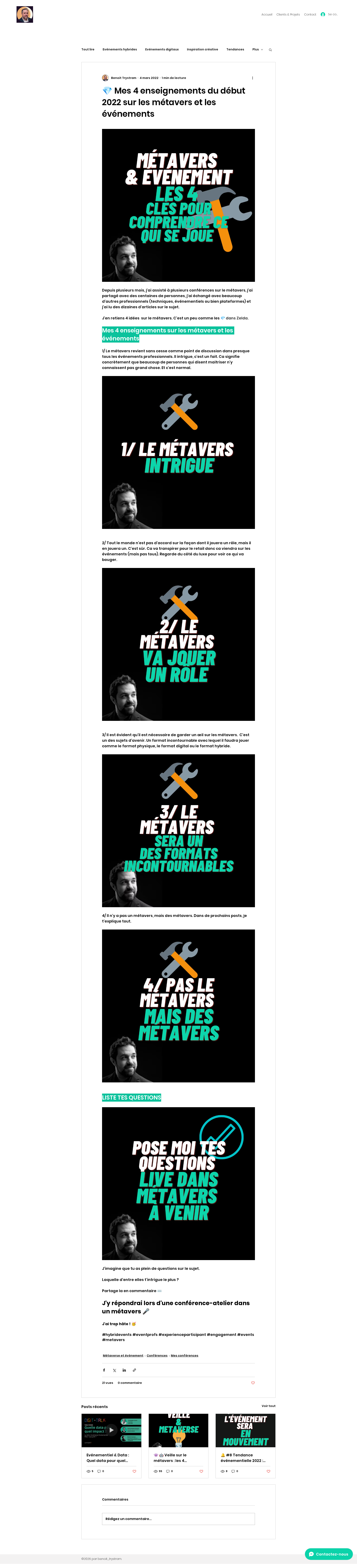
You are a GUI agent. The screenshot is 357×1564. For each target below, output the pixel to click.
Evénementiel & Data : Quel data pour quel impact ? (108, 1457)
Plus (255, 49)
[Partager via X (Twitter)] (114, 1370)
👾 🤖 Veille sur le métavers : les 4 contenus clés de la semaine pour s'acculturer (172, 1457)
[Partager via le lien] (134, 1370)
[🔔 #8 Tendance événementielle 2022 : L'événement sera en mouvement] (245, 1430)
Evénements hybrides (120, 49)
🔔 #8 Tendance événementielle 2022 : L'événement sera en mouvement (242, 1457)
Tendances (235, 49)
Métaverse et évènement (123, 1355)
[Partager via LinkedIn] (124, 1370)
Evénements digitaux (162, 49)
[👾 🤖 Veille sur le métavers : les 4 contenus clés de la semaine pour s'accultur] (178, 1430)
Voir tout (269, 1406)
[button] (270, 49)
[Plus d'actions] (252, 77)
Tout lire (87, 49)
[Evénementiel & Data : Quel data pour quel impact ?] (111, 1430)
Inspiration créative (202, 49)
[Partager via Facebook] (104, 1370)
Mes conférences (184, 1355)
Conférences (157, 1355)
